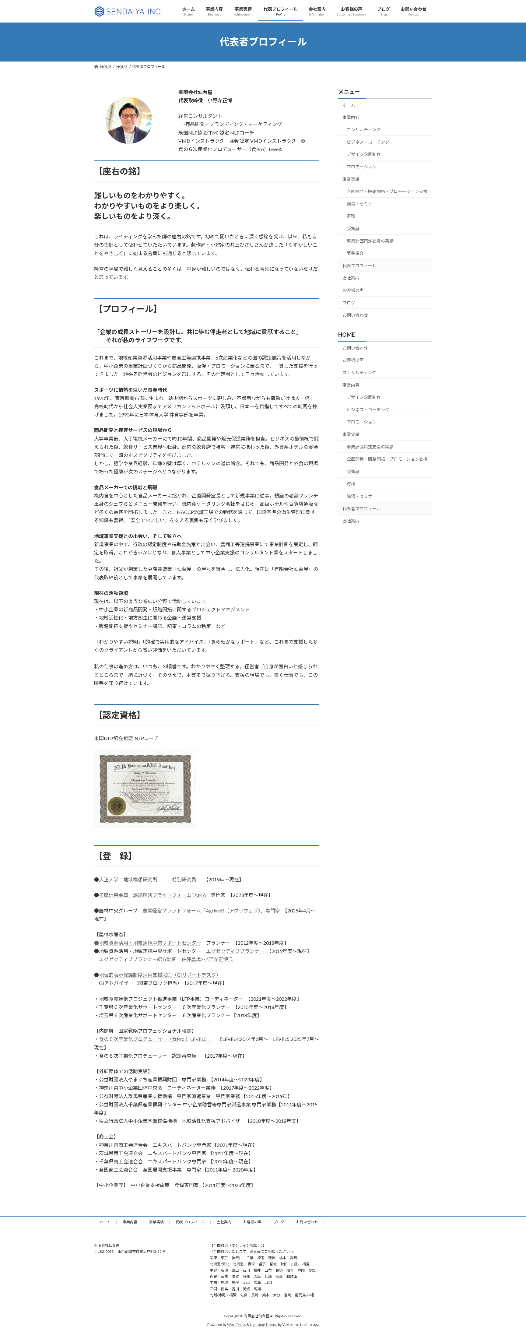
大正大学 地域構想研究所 (128, 879)
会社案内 (350, 277)
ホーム (348, 104)
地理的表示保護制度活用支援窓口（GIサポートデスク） (159, 975)
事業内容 (350, 117)
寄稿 (351, 216)
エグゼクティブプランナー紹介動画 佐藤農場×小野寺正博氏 (166, 959)
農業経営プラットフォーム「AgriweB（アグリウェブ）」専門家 (211, 910)
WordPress (236, 1324)
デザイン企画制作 (364, 154)
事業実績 (350, 178)
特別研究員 (184, 879)
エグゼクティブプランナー (235, 951)
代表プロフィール (359, 265)
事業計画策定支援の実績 (370, 240)
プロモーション (362, 166)
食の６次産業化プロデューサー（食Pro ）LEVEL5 (155, 1039)
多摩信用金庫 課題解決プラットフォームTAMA (152, 895)
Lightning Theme (263, 1324)
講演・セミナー (362, 203)
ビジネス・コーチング (368, 142)
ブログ (348, 302)
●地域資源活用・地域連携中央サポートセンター (147, 943)
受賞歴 (353, 228)
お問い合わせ (355, 315)
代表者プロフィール (361, 508)
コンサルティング (363, 129)
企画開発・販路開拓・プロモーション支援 (387, 191)
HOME (346, 334)
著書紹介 (355, 253)
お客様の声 (353, 290)
